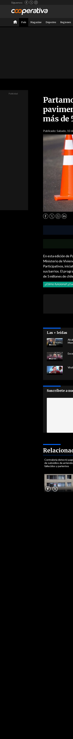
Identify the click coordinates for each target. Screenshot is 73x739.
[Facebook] (26, 2)
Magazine (36, 22)
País (23, 22)
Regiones (65, 22)
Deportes (51, 22)
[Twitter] (31, 2)
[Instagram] (36, 2)
